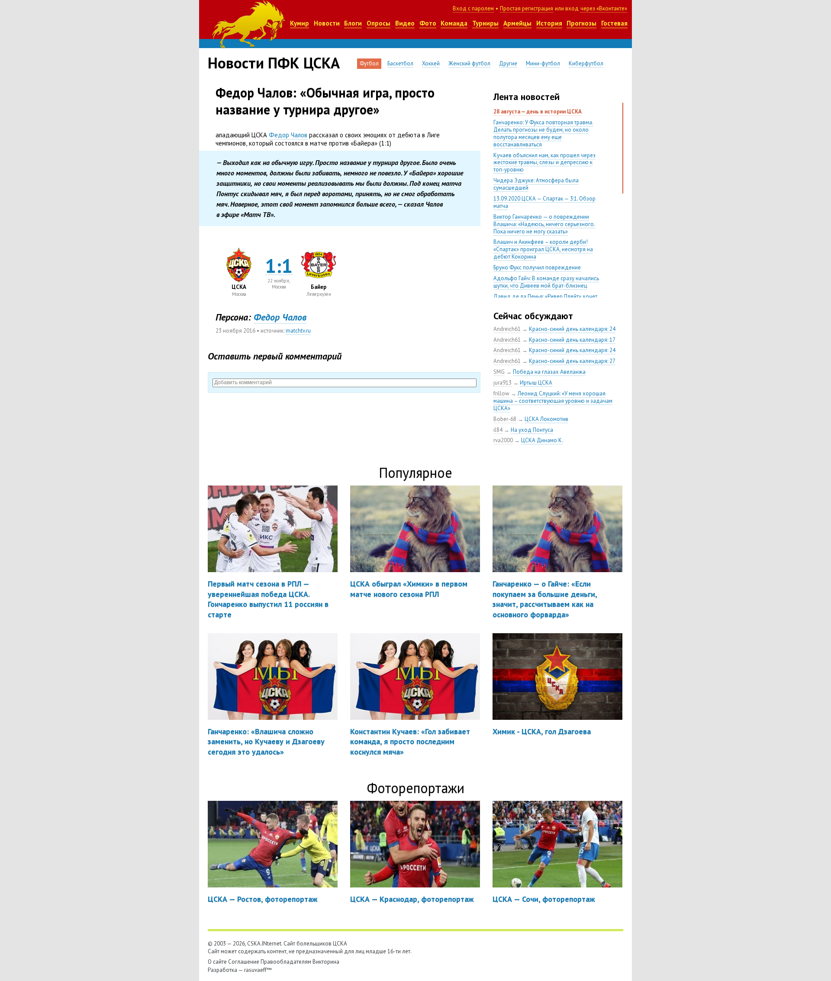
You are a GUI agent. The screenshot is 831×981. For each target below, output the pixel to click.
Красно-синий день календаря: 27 (572, 361)
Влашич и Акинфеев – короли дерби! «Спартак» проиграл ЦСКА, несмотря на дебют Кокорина (543, 249)
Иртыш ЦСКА (536, 382)
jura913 (502, 382)
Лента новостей (526, 97)
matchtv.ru (298, 330)
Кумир (299, 23)
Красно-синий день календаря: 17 (572, 339)
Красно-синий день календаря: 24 (572, 329)
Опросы (378, 23)
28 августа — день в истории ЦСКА (537, 111)
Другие (508, 63)
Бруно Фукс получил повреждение (537, 267)
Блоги (353, 23)
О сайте (217, 961)
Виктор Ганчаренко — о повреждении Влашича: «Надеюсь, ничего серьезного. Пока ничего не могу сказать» (544, 224)
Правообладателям (286, 961)
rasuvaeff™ (258, 970)
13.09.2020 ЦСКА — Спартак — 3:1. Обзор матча (544, 202)
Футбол (369, 63)
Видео (405, 23)
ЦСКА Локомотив (546, 419)
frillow (501, 393)
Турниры (485, 23)
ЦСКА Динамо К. (542, 440)
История (549, 23)
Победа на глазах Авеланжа (549, 372)
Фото (427, 23)
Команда (454, 23)
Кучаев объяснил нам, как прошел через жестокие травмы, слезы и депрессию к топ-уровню (544, 163)
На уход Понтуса (532, 430)
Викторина (325, 961)
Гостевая (614, 23)
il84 (497, 430)
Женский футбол (469, 63)
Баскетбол (400, 63)
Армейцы (517, 23)
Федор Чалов (288, 135)
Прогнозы (581, 23)
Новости (327, 23)
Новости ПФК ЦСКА (274, 63)
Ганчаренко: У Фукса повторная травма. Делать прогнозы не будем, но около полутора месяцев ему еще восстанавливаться (543, 133)
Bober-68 (504, 419)
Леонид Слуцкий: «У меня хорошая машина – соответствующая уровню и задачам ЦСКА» (552, 401)
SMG (499, 372)
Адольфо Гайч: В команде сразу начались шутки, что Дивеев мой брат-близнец (546, 282)
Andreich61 (507, 329)
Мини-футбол (543, 63)
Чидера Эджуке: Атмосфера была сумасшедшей (536, 184)
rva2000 (503, 440)
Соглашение (243, 961)
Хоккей (431, 63)
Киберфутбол (586, 63)
